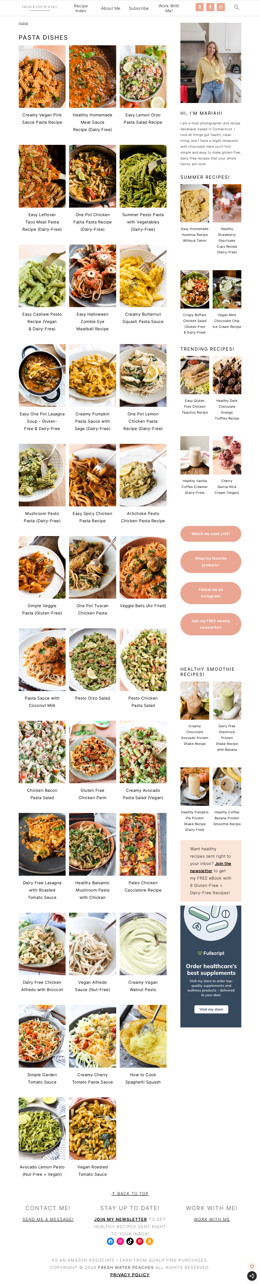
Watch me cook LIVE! (211, 534)
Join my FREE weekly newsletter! (210, 624)
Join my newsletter (120, 1219)
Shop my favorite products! (211, 561)
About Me (111, 8)
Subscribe (139, 8)
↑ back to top (130, 1193)
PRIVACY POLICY (130, 1274)
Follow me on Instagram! (211, 592)
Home (23, 23)
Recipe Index (81, 8)
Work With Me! (169, 8)
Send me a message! (48, 1219)
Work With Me (212, 1219)
